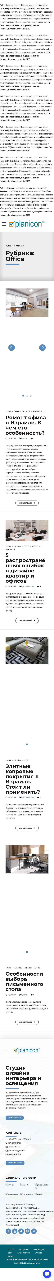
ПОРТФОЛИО (23, 1250)
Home (8, 245)
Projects (26, 411)
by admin (24, 438)
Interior (17, 546)
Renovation (37, 411)
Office (16, 411)
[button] (11, 347)
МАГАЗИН (38, 1253)
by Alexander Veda (27, 586)
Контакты (11, 1256)
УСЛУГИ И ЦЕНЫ (39, 1250)
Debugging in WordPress (38, 19)
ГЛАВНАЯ (11, 1250)
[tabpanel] (27, 347)
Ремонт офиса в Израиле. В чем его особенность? (26, 425)
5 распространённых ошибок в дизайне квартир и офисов (25, 568)
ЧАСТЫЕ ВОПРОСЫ (23, 1253)
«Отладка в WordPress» (9, 208)
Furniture (18, 968)
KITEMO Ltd (23, 1263)
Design (8, 411)
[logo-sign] (27, 1051)
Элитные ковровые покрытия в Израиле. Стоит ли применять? (23, 779)
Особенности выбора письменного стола (24, 981)
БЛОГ (10, 1253)
